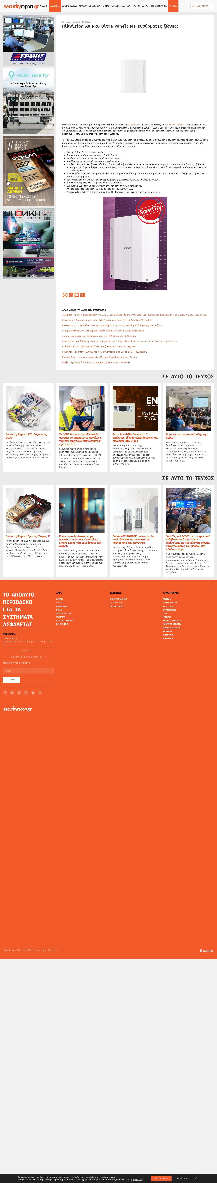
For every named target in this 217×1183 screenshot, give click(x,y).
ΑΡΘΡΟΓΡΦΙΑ (61, 606)
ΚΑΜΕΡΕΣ (167, 617)
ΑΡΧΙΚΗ (44, 6)
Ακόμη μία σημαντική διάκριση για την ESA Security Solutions (99, 336)
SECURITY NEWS (117, 602)
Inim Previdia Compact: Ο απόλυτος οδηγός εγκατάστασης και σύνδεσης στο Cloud (135, 437)
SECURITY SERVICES (172, 620)
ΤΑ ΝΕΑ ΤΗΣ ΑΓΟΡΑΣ (118, 599)
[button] (212, 587)
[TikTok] (19, 692)
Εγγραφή (11, 679)
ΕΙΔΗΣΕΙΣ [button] (55, 6)
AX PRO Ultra (176, 124)
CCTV (165, 613)
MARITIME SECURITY (172, 624)
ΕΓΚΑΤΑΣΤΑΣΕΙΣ (169, 609)
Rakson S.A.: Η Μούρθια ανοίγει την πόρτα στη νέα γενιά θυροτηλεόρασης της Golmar (112, 325)
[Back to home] (21, 6)
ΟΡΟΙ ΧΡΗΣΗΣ (62, 624)
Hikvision (133, 124)
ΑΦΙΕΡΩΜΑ (167, 631)
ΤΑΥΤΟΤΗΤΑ (138, 6)
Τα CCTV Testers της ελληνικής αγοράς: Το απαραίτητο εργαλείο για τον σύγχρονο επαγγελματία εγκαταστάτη (80, 439)
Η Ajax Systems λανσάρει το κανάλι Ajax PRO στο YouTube (96, 362)
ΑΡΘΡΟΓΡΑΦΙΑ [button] (69, 6)
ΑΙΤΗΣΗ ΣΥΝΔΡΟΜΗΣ (156, 6)
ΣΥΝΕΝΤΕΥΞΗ (168, 634)
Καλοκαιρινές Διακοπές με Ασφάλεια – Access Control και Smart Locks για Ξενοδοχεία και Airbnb (80, 541)
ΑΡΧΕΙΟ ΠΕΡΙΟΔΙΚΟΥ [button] (90, 6)
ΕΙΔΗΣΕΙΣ (60, 602)
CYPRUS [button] (173, 6)
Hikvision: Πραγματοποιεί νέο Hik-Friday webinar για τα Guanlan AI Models (107, 320)
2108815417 (26, 650)
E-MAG (106, 6)
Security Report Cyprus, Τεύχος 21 (28, 536)
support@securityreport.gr (26, 657)
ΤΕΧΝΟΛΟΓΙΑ (168, 638)
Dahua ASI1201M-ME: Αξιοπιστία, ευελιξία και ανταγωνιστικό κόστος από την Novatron (134, 539)
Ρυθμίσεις (182, 1178)
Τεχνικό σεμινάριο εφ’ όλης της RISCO (186, 436)
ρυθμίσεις (138, 1179)
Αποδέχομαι (161, 1178)
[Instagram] (26, 692)
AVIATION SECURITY (171, 627)
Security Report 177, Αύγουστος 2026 (26, 436)
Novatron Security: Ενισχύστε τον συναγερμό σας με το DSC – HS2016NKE (104, 351)
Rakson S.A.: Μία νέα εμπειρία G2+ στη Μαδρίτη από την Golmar (100, 357)
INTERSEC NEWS (116, 606)
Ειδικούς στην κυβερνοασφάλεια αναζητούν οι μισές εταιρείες (99, 346)
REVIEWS (167, 599)
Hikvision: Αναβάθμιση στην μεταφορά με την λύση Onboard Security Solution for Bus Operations (119, 341)
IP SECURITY (168, 606)
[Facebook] (5, 692)
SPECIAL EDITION (121, 6)
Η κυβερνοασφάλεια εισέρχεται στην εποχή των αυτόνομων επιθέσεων (103, 330)
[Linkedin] (12, 692)
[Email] (40, 692)
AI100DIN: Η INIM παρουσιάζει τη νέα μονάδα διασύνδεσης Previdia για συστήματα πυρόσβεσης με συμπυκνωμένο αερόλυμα (134, 315)
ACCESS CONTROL (170, 602)
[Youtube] (33, 692)
